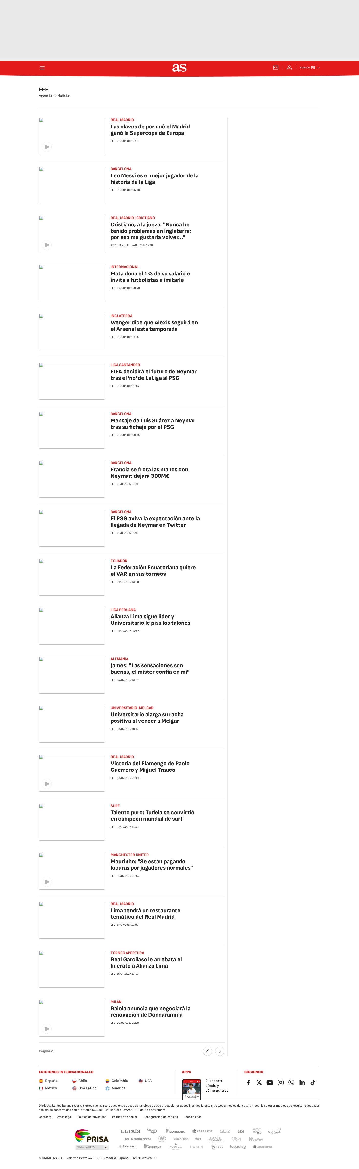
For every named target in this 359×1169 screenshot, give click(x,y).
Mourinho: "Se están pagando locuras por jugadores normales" (152, 864)
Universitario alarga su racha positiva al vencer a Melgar (147, 717)
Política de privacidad (91, 1117)
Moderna (153, 1147)
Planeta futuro (236, 1139)
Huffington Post (137, 1139)
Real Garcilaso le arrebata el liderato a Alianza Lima (146, 962)
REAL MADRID (122, 120)
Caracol (274, 1131)
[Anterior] (207, 1051)
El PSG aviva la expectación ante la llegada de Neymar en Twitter (155, 521)
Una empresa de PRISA (91, 1136)
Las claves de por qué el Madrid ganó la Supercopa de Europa (150, 129)
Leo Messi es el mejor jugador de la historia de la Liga (155, 178)
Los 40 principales (152, 1131)
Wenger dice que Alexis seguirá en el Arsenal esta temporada (154, 325)
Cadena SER (225, 1131)
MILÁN (116, 1002)
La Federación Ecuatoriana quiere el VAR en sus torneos (153, 570)
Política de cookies (124, 1117)
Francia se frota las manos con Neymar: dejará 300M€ (149, 472)
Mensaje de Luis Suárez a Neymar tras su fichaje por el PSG (153, 423)
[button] (92, 1147)
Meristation (262, 1147)
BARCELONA (121, 414)
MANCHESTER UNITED (130, 855)
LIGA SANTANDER (125, 365)
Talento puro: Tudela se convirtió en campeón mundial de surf (152, 815)
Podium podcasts (176, 1147)
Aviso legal (64, 1117)
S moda (217, 1147)
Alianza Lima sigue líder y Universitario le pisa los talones (150, 619)
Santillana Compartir (202, 1131)
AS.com (241, 1131)
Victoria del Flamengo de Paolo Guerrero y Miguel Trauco (150, 766)
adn (257, 1131)
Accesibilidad (192, 1117)
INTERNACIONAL (125, 267)
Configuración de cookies (160, 1117)
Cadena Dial (198, 1139)
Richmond (126, 1146)
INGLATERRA (121, 316)
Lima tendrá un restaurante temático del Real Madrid (145, 913)
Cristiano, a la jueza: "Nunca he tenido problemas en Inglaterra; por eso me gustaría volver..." (151, 231)
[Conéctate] (289, 68)
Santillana (175, 1131)
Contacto (45, 1117)
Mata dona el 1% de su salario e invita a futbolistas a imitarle (150, 276)
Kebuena (255, 1139)
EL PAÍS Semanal (215, 1139)
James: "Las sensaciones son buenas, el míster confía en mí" (150, 668)
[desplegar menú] (42, 67)
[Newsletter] (276, 68)
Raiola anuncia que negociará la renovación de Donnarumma (150, 1011)
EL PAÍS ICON (196, 1147)
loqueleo (238, 1147)
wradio (162, 1139)
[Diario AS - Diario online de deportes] (179, 68)
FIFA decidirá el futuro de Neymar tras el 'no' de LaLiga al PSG (154, 374)
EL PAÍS (130, 1131)
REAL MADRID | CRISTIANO (133, 218)
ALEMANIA (119, 659)
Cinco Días (181, 1139)
